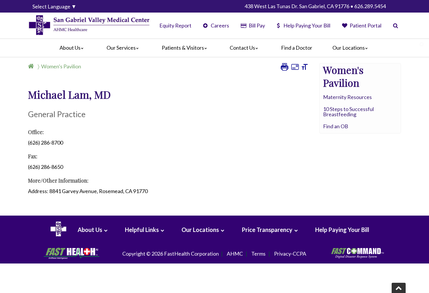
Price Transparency (267, 229)
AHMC (235, 253)
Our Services (121, 47)
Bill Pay (256, 25)
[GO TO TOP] (399, 288)
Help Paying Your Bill (306, 25)
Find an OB (335, 126)
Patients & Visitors (183, 47)
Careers (219, 25)
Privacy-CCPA (290, 253)
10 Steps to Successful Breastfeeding (348, 111)
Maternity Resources (347, 97)
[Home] (32, 66)
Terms (258, 253)
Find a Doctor (296, 47)
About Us (70, 47)
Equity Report (175, 25)
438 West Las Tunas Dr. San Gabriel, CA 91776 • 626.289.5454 (315, 6)
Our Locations (348, 47)
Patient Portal (365, 25)
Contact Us (242, 47)
